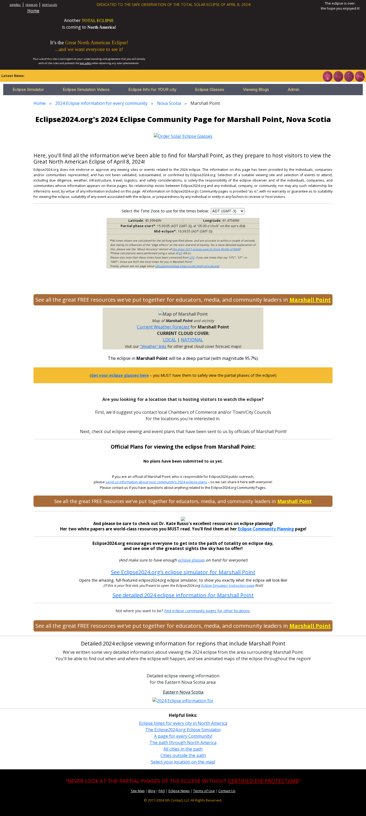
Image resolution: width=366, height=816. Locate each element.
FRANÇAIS (31, 5)
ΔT (180, 253)
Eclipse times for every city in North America (183, 723)
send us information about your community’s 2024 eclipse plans (156, 482)
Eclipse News (179, 790)
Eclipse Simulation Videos (86, 89)
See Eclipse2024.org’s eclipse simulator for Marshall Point (183, 572)
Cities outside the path (183, 755)
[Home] (327, 75)
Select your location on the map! (183, 762)
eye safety (86, 63)
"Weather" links (153, 346)
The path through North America (183, 742)
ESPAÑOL (15, 5)
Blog (151, 790)
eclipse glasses (191, 560)
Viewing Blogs (256, 89)
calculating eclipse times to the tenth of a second (187, 266)
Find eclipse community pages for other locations (207, 610)
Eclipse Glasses (209, 89)
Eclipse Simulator (28, 89)
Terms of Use (204, 790)
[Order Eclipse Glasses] (338, 75)
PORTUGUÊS (49, 5)
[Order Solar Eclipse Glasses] (183, 136)
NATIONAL (192, 340)
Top (354, 803)
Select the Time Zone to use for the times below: (166, 210)
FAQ (162, 790)
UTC (191, 257)
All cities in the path (183, 749)
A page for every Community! (183, 736)
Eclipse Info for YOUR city (152, 89)
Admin (293, 89)
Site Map (138, 790)
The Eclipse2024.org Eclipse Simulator (183, 730)
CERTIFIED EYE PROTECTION (262, 781)
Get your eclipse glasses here (120, 375)
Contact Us (227, 790)
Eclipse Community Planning (266, 528)
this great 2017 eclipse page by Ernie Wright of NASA (206, 249)
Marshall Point (310, 299)
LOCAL (169, 340)
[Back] (359, 75)
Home (33, 11)
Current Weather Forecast (163, 327)
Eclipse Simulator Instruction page (227, 585)
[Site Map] (349, 75)
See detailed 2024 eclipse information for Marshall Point (183, 595)
